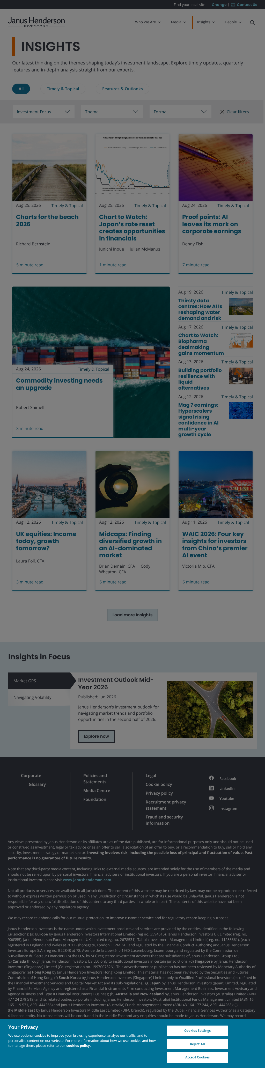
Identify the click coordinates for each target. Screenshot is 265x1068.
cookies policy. (78, 1045)
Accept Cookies (197, 1057)
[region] (132, 1043)
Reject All (197, 1044)
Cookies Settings (197, 1030)
